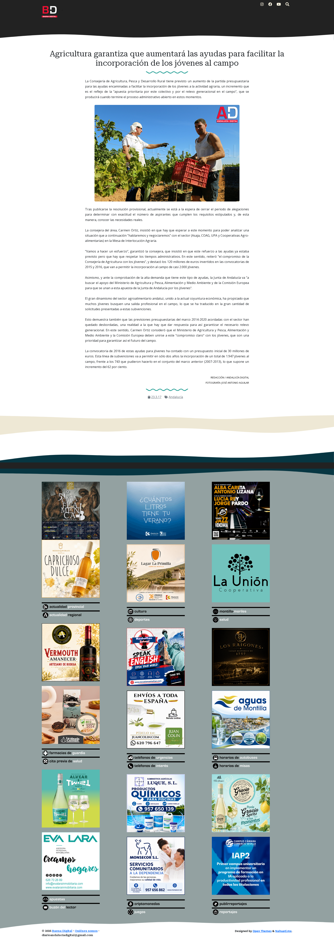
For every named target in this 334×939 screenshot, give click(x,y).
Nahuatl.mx (283, 931)
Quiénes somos (86, 931)
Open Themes (262, 931)
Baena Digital (62, 931)
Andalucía (176, 397)
